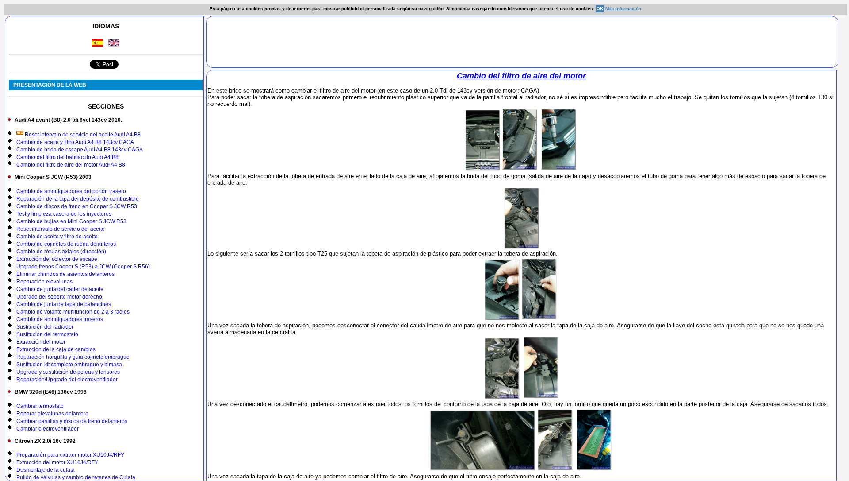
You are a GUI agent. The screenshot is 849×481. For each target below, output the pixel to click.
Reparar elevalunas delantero (52, 414)
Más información (623, 8)
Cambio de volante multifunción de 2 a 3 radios (73, 312)
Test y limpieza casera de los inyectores (63, 214)
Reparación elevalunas (44, 282)
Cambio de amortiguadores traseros (59, 319)
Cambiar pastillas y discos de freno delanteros (71, 421)
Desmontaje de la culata (45, 470)
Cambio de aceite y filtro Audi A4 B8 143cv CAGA (75, 142)
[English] (113, 44)
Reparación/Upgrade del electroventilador (67, 379)
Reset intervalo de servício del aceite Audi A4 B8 (82, 135)
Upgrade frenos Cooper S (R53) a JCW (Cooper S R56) (83, 267)
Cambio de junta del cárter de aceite (59, 289)
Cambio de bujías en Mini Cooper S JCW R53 (71, 221)
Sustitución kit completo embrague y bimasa (69, 364)
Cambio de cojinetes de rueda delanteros (66, 244)
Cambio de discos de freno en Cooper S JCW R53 (76, 206)
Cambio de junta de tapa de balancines (63, 304)
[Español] (97, 44)
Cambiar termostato (40, 406)
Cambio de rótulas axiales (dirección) (61, 251)
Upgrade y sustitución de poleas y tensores (68, 372)
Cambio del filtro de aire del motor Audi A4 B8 (70, 165)
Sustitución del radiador (44, 327)
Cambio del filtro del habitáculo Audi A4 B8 (67, 157)
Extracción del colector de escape (56, 259)
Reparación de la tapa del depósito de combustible (77, 199)
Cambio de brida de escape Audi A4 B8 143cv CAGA (79, 150)
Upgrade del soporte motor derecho (59, 297)
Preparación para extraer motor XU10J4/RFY (70, 455)
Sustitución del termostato (47, 334)
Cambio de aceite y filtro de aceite (57, 236)
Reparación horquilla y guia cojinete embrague (73, 357)
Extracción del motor (40, 342)
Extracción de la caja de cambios (56, 349)
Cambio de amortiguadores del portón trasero (71, 191)
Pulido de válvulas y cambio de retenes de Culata (75, 477)
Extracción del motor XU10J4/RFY (57, 462)
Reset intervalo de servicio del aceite (60, 229)
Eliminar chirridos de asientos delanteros (65, 274)
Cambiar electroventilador (47, 429)
